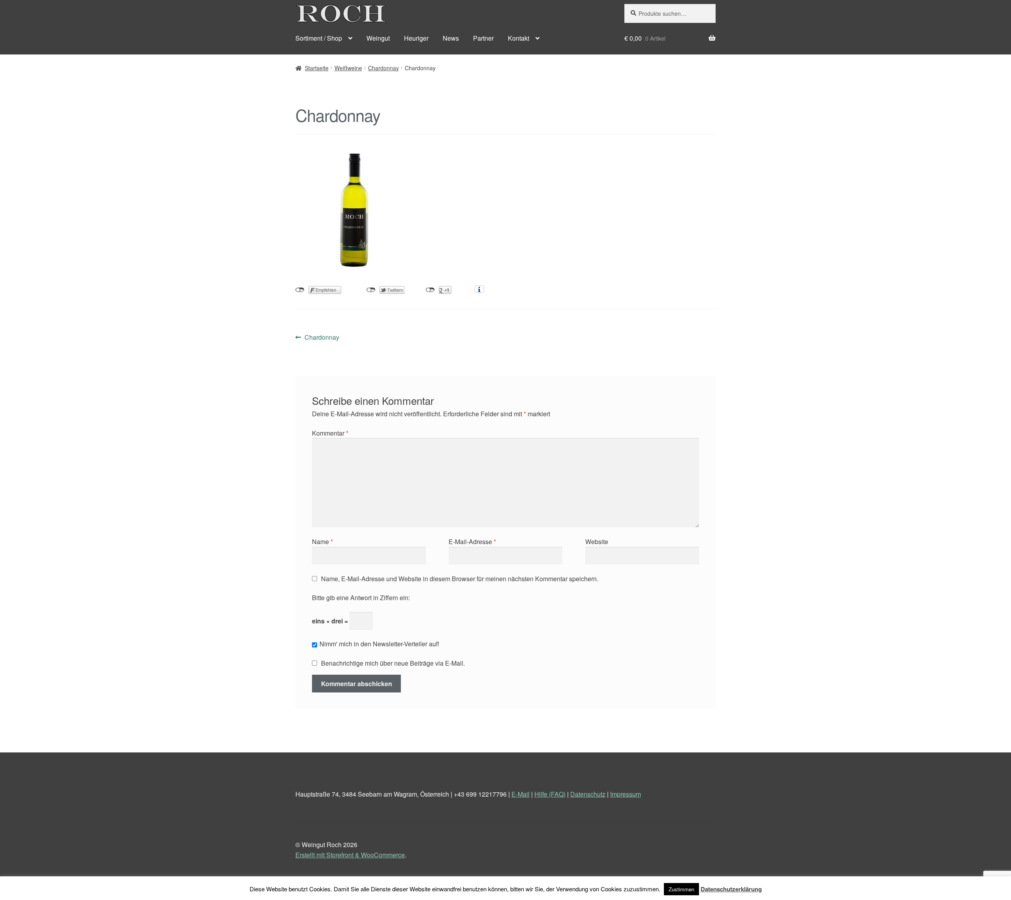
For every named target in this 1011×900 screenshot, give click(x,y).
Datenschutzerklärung (731, 889)
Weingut (378, 38)
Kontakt (518, 38)
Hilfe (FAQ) (550, 794)
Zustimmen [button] (681, 889)
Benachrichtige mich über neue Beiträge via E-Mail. (393, 663)
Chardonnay (383, 68)
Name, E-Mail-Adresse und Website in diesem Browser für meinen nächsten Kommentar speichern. (459, 578)
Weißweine (348, 68)
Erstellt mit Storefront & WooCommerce (350, 854)
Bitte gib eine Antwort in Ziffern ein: (361, 597)
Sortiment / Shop (318, 38)
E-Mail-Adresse (472, 541)
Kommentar (330, 433)
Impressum (625, 794)
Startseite (317, 68)
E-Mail (520, 794)
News (451, 38)
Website (596, 541)
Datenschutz (587, 794)
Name (322, 541)
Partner (483, 38)
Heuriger (416, 38)
